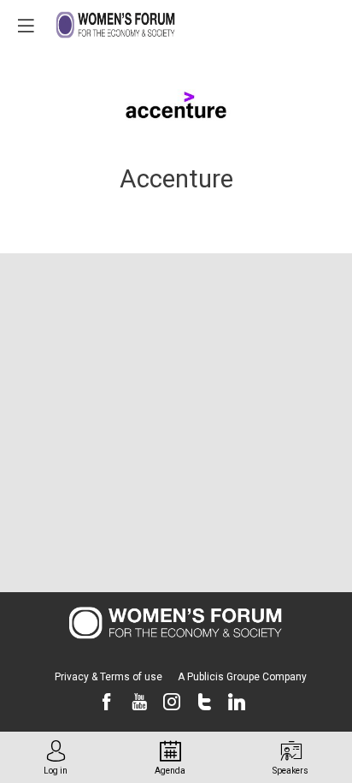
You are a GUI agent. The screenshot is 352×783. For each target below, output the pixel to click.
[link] (55, 757)
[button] (25, 25)
